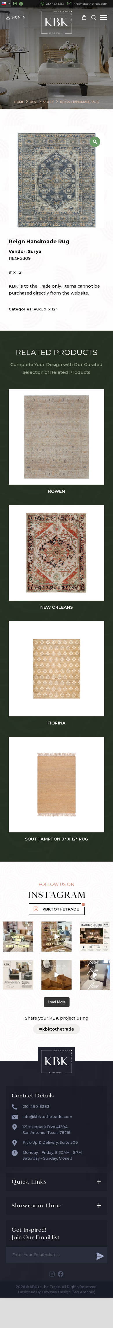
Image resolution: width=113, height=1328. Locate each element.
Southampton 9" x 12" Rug (56, 839)
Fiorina (56, 723)
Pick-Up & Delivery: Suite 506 (50, 1142)
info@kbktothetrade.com (90, 3)
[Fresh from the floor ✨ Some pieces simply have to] (95, 975)
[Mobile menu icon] (103, 17)
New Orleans (56, 607)
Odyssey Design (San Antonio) (68, 1292)
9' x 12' (50, 309)
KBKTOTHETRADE (61, 909)
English (5, 3)
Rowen (56, 491)
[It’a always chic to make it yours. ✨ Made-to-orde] (18, 936)
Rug (38, 309)
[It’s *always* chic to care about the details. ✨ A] (56, 936)
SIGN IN (18, 17)
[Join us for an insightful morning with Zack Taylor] (95, 936)
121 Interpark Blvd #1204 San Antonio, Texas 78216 (46, 1130)
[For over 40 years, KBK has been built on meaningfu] (18, 975)
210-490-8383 (55, 3)
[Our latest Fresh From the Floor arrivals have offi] (56, 975)
